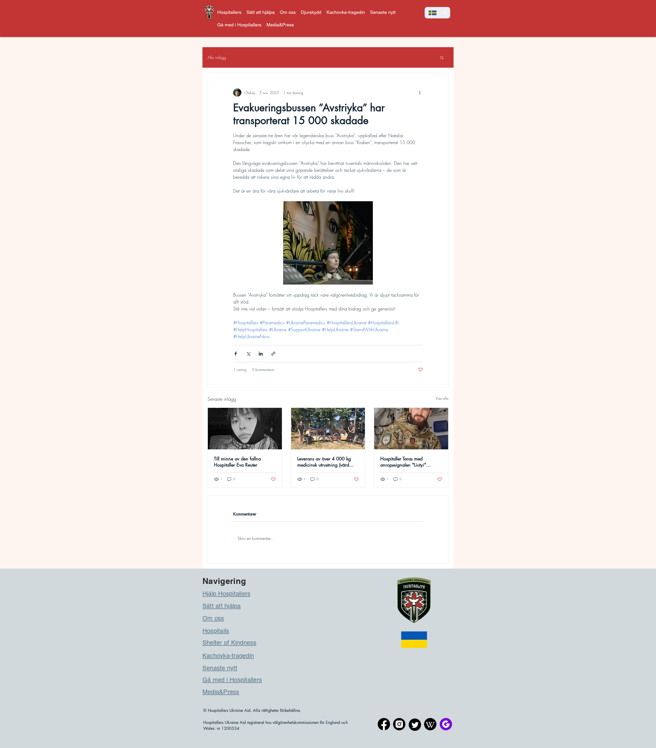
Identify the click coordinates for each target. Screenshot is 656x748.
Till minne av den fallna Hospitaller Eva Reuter (237, 462)
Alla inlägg (217, 57)
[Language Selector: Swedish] (437, 12)
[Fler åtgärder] (420, 92)
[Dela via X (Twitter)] (248, 353)
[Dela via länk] (273, 353)
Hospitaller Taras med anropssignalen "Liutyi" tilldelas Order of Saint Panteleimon (403, 462)
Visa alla (442, 398)
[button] (311, 12)
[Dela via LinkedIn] (260, 353)
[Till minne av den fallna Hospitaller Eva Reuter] (245, 428)
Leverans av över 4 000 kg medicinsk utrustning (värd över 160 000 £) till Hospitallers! (324, 462)
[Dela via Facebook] (235, 353)
